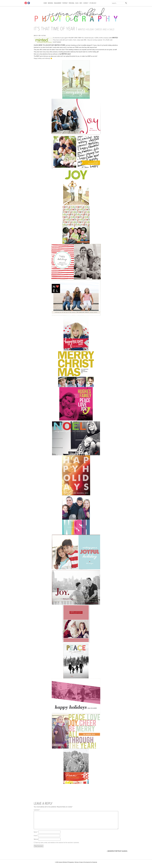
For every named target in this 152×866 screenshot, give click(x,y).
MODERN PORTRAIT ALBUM (117, 851)
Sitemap (77, 862)
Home (45, 3)
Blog (76, 3)
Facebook (29, 3)
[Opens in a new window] (76, 695)
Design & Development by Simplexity (88, 862)
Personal (71, 3)
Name (36, 832)
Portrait (65, 3)
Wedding (50, 3)
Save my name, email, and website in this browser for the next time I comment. (57, 843)
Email (36, 836)
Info (81, 3)
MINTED (115, 37)
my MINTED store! (65, 54)
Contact (85, 3)
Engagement (57, 3)
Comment (37, 810)
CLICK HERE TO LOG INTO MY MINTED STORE (49, 45)
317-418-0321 (92, 3)
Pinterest (26, 3)
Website (36, 839)
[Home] (76, 16)
